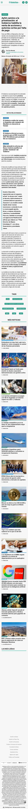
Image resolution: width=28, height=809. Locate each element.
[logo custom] (14, 2)
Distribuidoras (21, 308)
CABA (14, 313)
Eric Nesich (5, 455)
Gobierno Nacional (8, 308)
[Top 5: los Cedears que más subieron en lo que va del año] (14, 520)
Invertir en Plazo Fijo (14, 739)
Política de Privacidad (14, 757)
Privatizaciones (17, 299)
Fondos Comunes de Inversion (14, 744)
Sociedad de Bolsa (14, 747)
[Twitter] (23, 2)
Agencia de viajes (14, 754)
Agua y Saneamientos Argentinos (14, 303)
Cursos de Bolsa (14, 749)
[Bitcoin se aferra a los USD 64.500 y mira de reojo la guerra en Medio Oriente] (14, 494)
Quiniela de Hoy (14, 752)
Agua (21, 313)
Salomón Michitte (6, 617)
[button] (1, 2)
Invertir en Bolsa (14, 736)
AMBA (7, 313)
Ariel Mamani (5, 348)
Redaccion (5, 374)
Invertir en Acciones (14, 742)
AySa (7, 299)
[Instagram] (26, 2)
